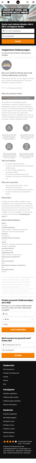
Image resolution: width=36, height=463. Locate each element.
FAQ (4, 384)
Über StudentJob (8, 369)
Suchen (18, 355)
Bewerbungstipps (9, 432)
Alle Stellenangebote (9, 417)
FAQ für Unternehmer (10, 404)
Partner (5, 380)
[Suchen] (28, 2)
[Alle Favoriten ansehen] (8, 2)
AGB (4, 453)
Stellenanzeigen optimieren (12, 401)
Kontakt (5, 377)
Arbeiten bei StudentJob (11, 373)
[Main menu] (2, 2)
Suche (18, 41)
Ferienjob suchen (8, 425)
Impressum (26, 453)
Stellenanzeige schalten (10, 397)
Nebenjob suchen (9, 421)
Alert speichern (18, 330)
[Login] (33, 2)
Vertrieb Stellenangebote (11, 279)
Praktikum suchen (9, 429)
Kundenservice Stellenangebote (22, 277)
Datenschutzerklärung (15, 453)
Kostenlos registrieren (10, 393)
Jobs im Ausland (8, 436)
